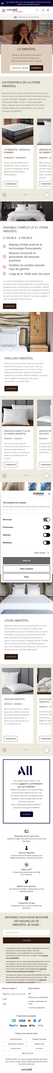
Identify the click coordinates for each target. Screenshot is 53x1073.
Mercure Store (27, 1053)
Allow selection (26, 569)
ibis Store (39, 1048)
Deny (26, 577)
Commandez (11, 184)
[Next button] (46, 194)
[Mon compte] (48, 10)
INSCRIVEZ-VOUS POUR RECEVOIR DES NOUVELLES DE (26, 921)
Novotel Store (16, 1048)
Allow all (26, 561)
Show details (39, 553)
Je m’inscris (27, 814)
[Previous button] (4, 194)
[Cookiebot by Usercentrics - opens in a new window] (33, 494)
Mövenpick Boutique (16, 1044)
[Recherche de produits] (35, 10)
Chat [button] (4, 1004)
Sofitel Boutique (16, 1039)
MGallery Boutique (39, 1039)
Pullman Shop (39, 1044)
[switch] (46, 527)
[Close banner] (49, 494)
